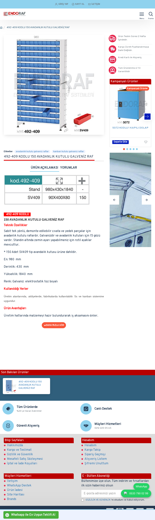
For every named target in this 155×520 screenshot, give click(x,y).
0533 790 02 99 (138, 493)
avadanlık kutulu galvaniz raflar (32, 151)
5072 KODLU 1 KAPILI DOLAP (130, 127)
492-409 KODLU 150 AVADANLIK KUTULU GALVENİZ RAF (30, 385)
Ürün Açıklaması (44, 168)
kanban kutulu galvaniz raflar (68, 151)
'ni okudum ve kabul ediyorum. (115, 500)
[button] (113, 116)
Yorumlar (68, 168)
